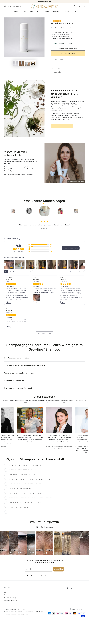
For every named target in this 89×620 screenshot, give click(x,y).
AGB (5, 592)
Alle (6, 271)
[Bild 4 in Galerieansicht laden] (33, 63)
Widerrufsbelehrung (10, 597)
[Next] (83, 211)
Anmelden (58, 569)
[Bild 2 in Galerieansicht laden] (21, 63)
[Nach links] (11, 63)
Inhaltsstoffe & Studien (61, 126)
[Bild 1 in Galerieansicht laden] (15, 63)
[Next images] (84, 264)
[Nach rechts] (38, 63)
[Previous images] (4, 264)
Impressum (7, 595)
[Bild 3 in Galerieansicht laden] (27, 63)
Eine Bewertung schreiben (71, 248)
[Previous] (6, 211)
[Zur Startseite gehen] (44, 6)
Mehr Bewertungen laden (44, 333)
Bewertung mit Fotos (15, 271)
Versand (41, 611)
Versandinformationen (10, 600)
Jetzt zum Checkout (67, 53)
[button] (74, 6)
